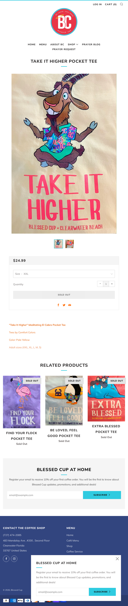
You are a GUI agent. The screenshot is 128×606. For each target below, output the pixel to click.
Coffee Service (74, 551)
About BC (57, 44)
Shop (71, 44)
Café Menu (72, 540)
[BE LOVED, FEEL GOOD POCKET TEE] (64, 400)
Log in (97, 4)
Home (32, 44)
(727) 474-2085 (12, 535)
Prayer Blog (91, 44)
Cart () (111, 4)
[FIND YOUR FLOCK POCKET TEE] (21, 402)
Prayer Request (64, 49)
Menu (43, 44)
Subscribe (100, 495)
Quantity (18, 284)
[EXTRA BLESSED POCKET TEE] (106, 398)
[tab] (58, 243)
